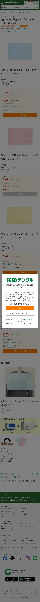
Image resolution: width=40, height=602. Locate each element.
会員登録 (29, 319)
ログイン (17, 323)
